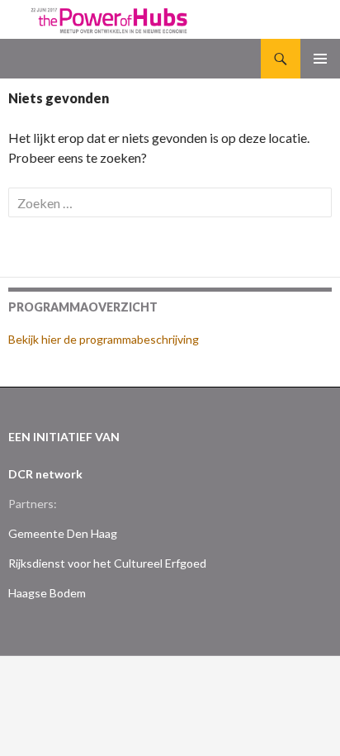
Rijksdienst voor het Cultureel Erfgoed (107, 563)
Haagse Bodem (47, 593)
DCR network (45, 474)
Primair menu (320, 58)
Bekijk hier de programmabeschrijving (103, 339)
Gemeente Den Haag (62, 533)
